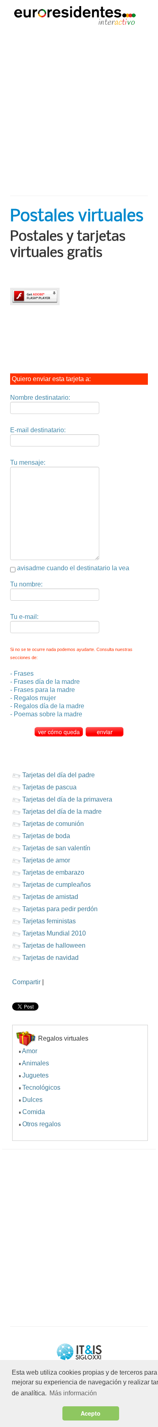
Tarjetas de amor (46, 860)
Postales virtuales (76, 217)
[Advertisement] (79, 106)
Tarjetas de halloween (53, 945)
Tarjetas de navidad (50, 957)
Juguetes (35, 1075)
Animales (35, 1063)
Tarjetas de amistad (50, 896)
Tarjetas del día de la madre (62, 811)
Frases (24, 673)
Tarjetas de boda (46, 835)
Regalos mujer (35, 697)
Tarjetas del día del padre (58, 775)
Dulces (32, 1099)
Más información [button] (73, 1393)
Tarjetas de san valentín (56, 848)
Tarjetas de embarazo (53, 872)
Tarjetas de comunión (53, 823)
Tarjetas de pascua (49, 787)
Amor (29, 1051)
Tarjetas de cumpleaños (56, 884)
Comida (33, 1111)
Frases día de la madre (47, 681)
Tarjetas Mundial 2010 (54, 933)
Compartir (26, 982)
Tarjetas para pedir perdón (60, 908)
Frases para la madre (44, 689)
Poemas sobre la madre (48, 714)
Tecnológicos (41, 1087)
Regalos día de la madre (49, 706)
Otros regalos (41, 1124)
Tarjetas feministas (49, 921)
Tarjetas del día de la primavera (67, 799)
